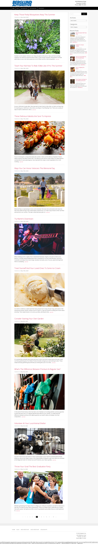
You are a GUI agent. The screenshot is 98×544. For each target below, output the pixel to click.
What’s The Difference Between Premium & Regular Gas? (37, 369)
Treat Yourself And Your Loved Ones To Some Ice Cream (37, 268)
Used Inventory (33, 8)
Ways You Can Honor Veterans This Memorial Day (34, 168)
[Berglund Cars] (22, 3)
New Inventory (24, 8)
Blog (18, 8)
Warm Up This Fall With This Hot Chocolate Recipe (81, 57)
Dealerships (41, 8)
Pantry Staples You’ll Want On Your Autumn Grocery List (81, 80)
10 (46, 516)
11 (49, 516)
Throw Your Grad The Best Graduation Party (32, 466)
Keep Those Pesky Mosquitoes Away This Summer (34, 14)
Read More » (75, 42)
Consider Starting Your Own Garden (29, 318)
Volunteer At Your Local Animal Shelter (30, 423)
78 (53, 516)
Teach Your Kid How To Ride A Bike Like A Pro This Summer (38, 65)
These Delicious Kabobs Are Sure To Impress (32, 116)
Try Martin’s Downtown (23, 219)
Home (13, 8)
